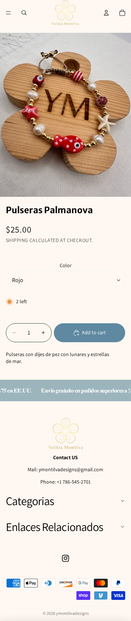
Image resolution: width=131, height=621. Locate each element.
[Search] (24, 13)
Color (66, 265)
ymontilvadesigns (72, 613)
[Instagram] (65, 558)
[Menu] (8, 12)
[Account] (106, 13)
